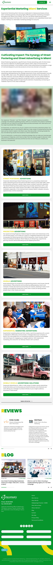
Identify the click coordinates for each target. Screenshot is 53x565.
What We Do (35, 500)
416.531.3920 (9, 502)
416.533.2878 (8, 504)
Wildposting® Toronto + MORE (40, 503)
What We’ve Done (36, 505)
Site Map (34, 515)
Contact (34, 512)
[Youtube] (32, 526)
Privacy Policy (35, 517)
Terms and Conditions (37, 520)
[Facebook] (21, 526)
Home (33, 495)
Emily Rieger (23, 478)
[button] (48, 449)
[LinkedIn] (29, 526)
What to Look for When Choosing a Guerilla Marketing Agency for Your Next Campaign (39, 482)
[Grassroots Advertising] (6, 2)
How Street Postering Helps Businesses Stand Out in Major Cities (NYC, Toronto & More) (12, 482)
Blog (33, 510)
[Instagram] (24, 526)
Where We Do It (36, 507)
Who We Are (35, 498)
